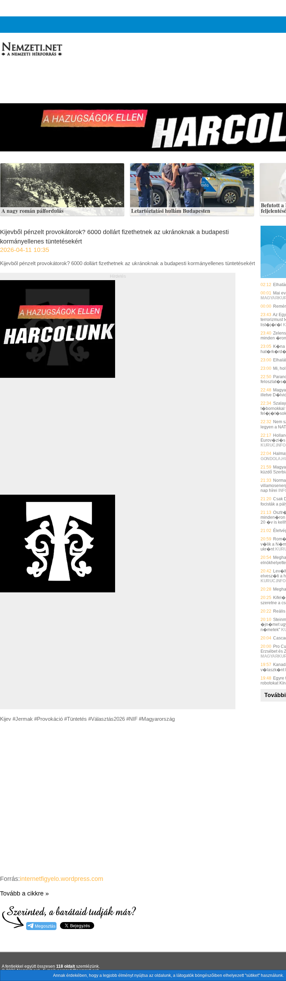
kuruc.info (273, 445)
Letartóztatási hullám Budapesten (170, 211)
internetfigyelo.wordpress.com (61, 878)
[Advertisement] (58, 444)
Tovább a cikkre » (24, 893)
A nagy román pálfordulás (32, 211)
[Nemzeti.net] (31, 49)
